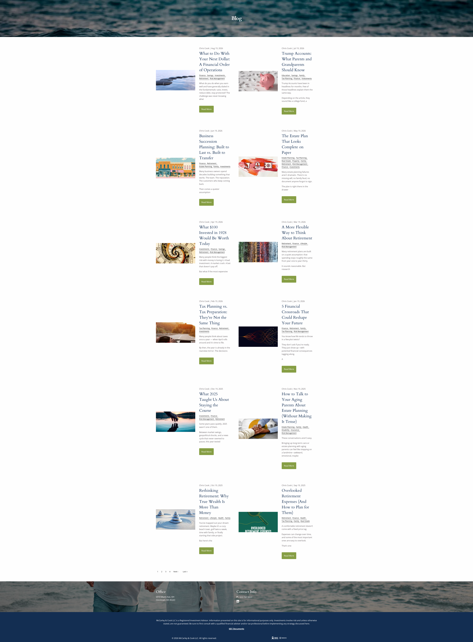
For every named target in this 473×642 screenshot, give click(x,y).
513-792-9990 (246, 597)
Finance (202, 75)
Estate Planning (205, 166)
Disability (285, 430)
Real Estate (286, 161)
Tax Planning (287, 78)
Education (286, 75)
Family (301, 75)
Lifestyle (303, 243)
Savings (210, 75)
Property (295, 161)
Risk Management (217, 78)
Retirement (203, 78)
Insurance (295, 430)
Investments (220, 75)
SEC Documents (236, 629)
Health (305, 427)
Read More (206, 109)
